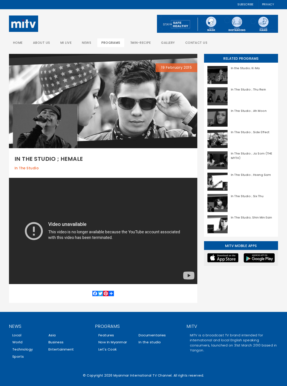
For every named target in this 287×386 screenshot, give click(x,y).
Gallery (168, 42)
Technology (22, 349)
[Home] (23, 23)
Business (56, 342)
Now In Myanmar (112, 342)
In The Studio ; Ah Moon (249, 111)
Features (106, 335)
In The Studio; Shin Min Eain (251, 217)
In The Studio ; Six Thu (247, 196)
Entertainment (61, 349)
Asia (52, 335)
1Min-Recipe (140, 42)
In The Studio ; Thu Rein (248, 89)
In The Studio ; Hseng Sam (251, 175)
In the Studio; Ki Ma (245, 68)
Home (18, 42)
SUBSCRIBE (245, 4)
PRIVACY (268, 4)
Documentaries (152, 335)
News (86, 42)
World (17, 342)
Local (16, 335)
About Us (41, 42)
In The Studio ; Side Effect (250, 132)
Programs (110, 42)
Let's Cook (107, 349)
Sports (18, 356)
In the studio (27, 168)
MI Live (66, 42)
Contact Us (196, 42)
